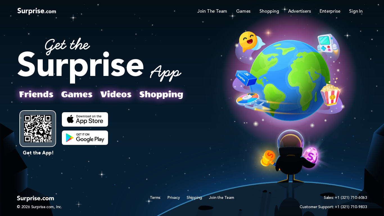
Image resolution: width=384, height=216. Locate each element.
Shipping (194, 198)
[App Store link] (85, 119)
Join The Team (212, 11)
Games (243, 11)
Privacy (173, 198)
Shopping (269, 11)
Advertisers (299, 11)
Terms (155, 198)
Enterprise (330, 11)
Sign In (356, 11)
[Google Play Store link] (85, 138)
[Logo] (37, 11)
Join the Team (221, 198)
